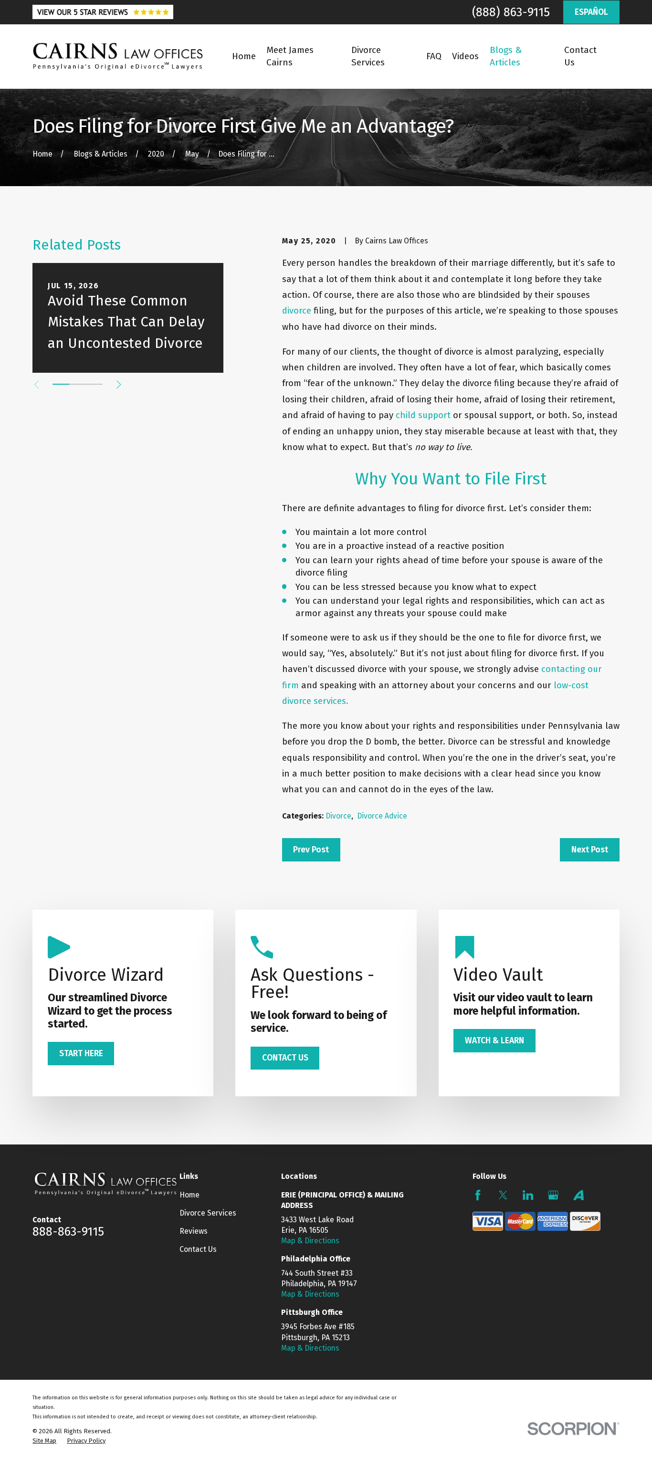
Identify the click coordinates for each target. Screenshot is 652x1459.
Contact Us (198, 1249)
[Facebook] (478, 1195)
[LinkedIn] (528, 1195)
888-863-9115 (68, 1231)
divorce (296, 310)
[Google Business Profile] (553, 1195)
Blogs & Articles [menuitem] (506, 56)
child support (423, 415)
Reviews (193, 1231)
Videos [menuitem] (465, 56)
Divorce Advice (382, 815)
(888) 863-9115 (511, 12)
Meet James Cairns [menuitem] (290, 56)
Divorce (338, 815)
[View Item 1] (61, 384)
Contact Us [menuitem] (580, 56)
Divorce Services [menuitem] (368, 56)
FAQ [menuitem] (434, 56)
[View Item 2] (77, 384)
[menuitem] (44, 1441)
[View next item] (119, 384)
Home (189, 1194)
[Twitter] (503, 1195)
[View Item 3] (94, 384)
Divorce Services (207, 1213)
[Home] (117, 56)
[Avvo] (578, 1195)
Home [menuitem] (244, 56)
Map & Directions (310, 1240)
